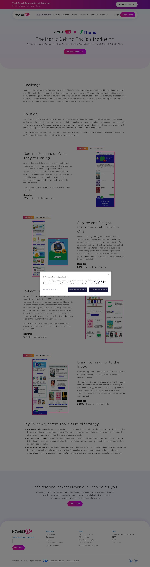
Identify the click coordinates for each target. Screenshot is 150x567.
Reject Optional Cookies (77, 290)
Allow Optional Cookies (98, 290)
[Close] (108, 274)
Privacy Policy (98, 282)
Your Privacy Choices (50, 290)
